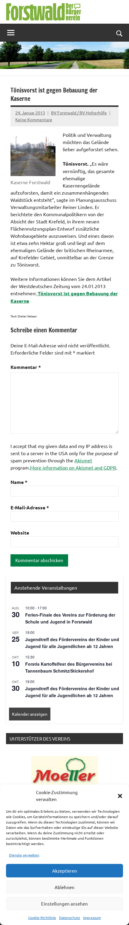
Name (18, 482)
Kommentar (25, 367)
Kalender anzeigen (29, 714)
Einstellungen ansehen (64, 903)
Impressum (92, 917)
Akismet (83, 460)
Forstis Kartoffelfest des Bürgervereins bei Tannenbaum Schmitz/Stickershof (68, 667)
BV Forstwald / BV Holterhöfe (79, 112)
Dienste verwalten (24, 855)
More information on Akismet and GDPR (73, 467)
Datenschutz (69, 917)
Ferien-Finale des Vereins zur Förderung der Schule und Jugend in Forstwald (70, 618)
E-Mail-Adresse (29, 507)
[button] (120, 796)
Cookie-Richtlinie (42, 917)
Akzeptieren (64, 870)
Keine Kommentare (33, 119)
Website (19, 532)
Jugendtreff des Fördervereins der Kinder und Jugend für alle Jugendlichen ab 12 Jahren (72, 642)
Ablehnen (64, 887)
